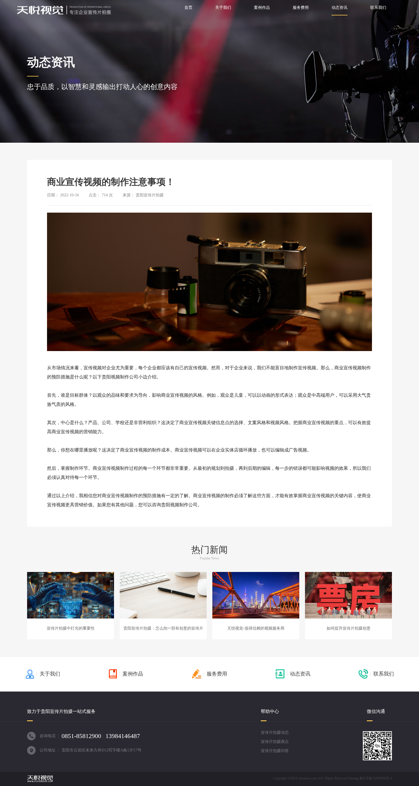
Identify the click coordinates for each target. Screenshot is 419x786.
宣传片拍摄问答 (275, 751)
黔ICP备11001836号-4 (376, 778)
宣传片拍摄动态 (275, 732)
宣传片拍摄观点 (275, 741)
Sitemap (353, 778)
